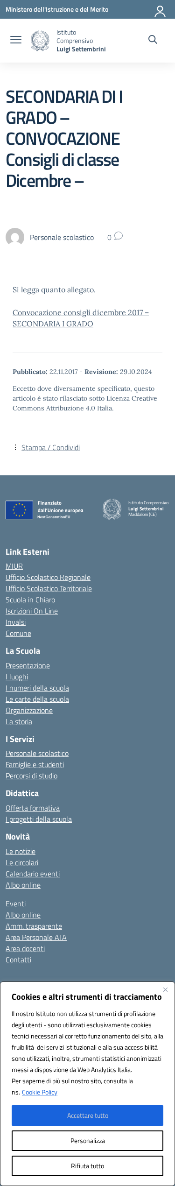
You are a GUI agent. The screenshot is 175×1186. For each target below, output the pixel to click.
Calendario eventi (33, 873)
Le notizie (20, 851)
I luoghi (17, 676)
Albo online (23, 884)
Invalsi (16, 622)
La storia (19, 721)
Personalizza (87, 1140)
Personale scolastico (37, 753)
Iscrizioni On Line (32, 610)
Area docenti (25, 948)
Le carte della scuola (37, 699)
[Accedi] (160, 9)
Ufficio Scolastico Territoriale (49, 588)
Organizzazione (29, 710)
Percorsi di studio (31, 775)
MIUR (14, 566)
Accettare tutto (87, 1115)
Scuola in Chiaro (30, 599)
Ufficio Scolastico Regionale (48, 577)
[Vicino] (165, 989)
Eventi (16, 903)
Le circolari (22, 862)
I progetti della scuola (39, 819)
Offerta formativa (33, 807)
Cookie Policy (39, 1092)
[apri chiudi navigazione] (15, 40)
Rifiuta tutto (87, 1166)
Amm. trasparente (34, 926)
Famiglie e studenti (35, 764)
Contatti (18, 959)
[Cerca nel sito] (153, 41)
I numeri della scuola (37, 687)
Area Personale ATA (36, 937)
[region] (87, 1083)
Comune (18, 633)
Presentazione (28, 665)
